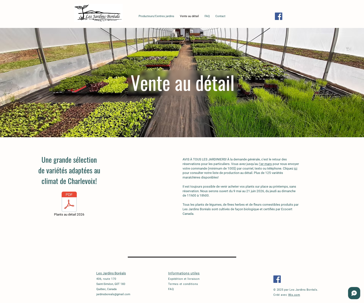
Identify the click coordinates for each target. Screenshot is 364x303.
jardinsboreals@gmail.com (113, 294)
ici (295, 168)
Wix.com (294, 295)
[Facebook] (278, 16)
